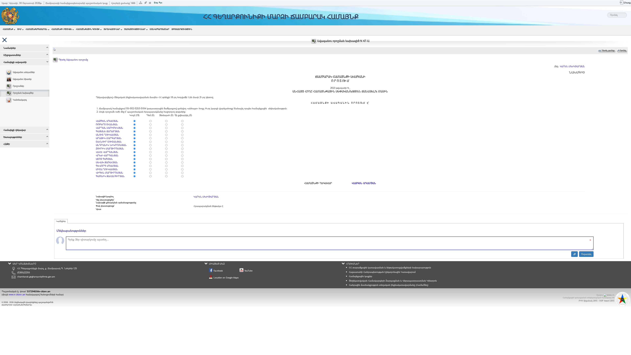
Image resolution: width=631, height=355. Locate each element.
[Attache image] (574, 254)
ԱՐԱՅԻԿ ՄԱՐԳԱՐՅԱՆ (108, 138)
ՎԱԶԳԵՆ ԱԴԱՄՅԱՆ (107, 120)
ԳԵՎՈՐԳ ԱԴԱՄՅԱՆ (107, 165)
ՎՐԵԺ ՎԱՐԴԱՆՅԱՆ (107, 155)
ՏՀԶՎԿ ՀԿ (610, 295)
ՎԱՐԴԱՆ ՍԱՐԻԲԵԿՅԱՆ (109, 127)
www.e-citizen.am (17, 294)
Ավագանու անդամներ (24, 72)
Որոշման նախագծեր (23, 92)
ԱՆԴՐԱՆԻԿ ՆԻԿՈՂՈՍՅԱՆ (111, 145)
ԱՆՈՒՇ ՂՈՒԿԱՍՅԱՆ (107, 134)
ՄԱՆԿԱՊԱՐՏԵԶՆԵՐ (159, 29)
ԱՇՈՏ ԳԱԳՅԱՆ (104, 158)
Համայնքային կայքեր (360, 276)
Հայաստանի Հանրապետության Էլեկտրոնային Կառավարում (382, 271)
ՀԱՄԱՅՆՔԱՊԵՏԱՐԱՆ (36, 29)
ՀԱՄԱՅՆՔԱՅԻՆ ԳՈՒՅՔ (87, 29)
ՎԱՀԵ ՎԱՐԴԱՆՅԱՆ (107, 152)
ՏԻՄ (19, 29)
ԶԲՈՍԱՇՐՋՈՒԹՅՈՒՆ (182, 29)
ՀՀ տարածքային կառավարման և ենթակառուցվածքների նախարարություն (390, 267)
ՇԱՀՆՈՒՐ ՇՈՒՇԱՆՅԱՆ (109, 141)
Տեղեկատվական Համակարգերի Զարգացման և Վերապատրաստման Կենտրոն (393, 280)
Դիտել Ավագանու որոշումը (73, 59)
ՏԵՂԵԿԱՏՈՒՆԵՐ (112, 29)
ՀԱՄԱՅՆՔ (8, 29)
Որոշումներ (18, 85)
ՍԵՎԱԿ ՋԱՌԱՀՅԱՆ (107, 162)
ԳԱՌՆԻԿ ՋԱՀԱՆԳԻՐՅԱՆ (110, 176)
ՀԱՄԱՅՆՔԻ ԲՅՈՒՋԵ (61, 29)
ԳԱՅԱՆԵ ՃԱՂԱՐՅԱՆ (108, 131)
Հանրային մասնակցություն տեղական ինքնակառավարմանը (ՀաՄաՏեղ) (388, 284)
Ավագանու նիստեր (22, 79)
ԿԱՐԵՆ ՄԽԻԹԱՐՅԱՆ (572, 66)
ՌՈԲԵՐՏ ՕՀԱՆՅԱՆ (107, 124)
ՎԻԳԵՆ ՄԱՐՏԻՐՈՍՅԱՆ (109, 172)
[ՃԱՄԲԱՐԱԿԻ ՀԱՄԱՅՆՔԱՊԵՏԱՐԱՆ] (10, 15)
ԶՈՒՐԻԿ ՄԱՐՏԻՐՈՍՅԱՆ (110, 148)
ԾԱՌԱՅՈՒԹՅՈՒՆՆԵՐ (134, 29)
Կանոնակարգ (20, 99)
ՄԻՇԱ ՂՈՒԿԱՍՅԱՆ (107, 169)
